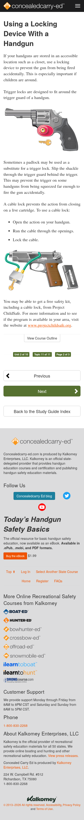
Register (42, 581)
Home (26, 581)
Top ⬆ (10, 571)
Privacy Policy (71, 805)
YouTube (42, 507)
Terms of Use (44, 809)
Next (42, 391)
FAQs (58, 581)
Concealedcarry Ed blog (34, 496)
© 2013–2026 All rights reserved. (24, 805)
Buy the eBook (15, 556)
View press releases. (63, 755)
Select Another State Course (57, 571)
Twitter (66, 495)
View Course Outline (42, 338)
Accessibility (53, 805)
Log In (25, 571)
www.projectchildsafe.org (49, 325)
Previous (42, 376)
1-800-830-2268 (16, 725)
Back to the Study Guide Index (42, 411)
